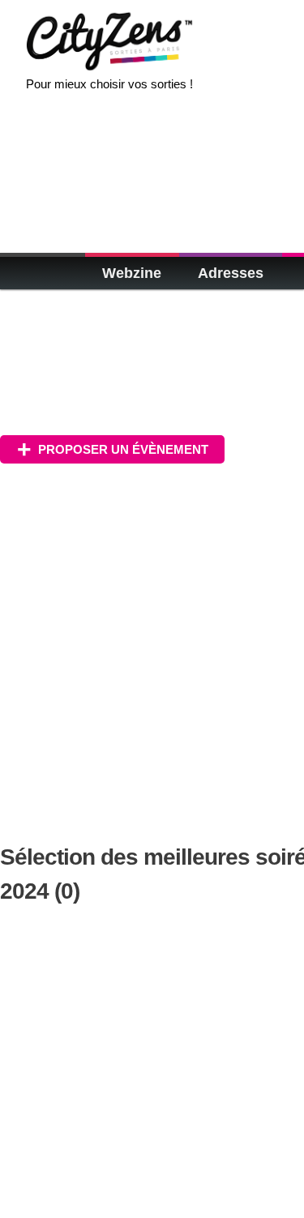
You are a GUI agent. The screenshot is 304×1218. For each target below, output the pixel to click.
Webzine (131, 273)
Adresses (230, 273)
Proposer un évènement (123, 449)
